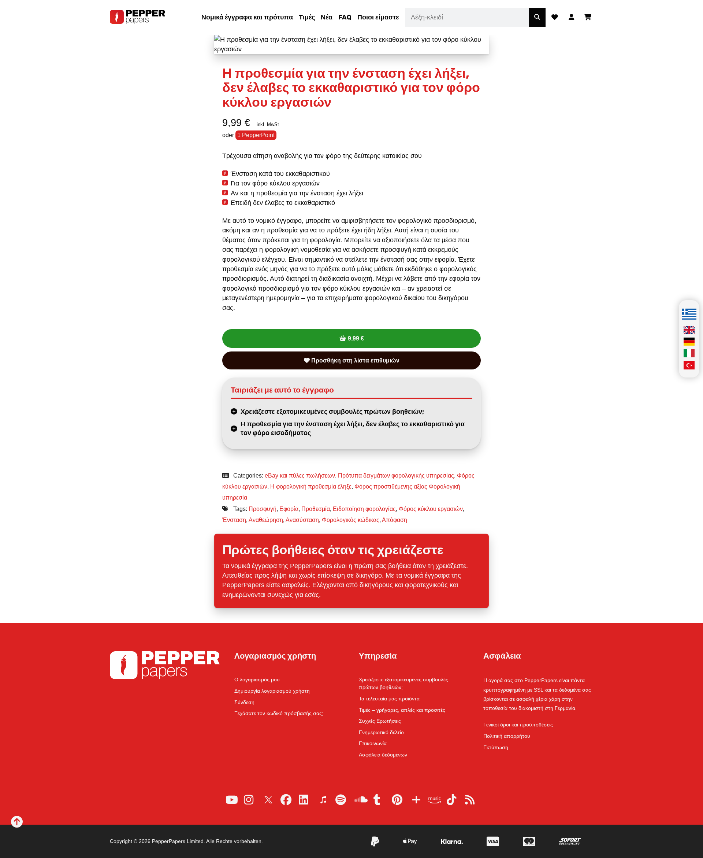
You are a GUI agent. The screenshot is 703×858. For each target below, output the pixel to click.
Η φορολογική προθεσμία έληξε (311, 486)
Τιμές (307, 17)
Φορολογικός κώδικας (350, 520)
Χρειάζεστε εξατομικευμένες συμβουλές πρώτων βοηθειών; (332, 411)
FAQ (345, 17)
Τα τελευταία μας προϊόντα (389, 699)
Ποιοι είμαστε (378, 17)
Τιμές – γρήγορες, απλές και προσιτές (402, 710)
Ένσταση (234, 520)
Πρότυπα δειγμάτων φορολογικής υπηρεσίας (396, 475)
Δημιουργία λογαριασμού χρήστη (272, 691)
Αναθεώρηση (266, 520)
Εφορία (288, 509)
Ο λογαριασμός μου (257, 679)
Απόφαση (394, 520)
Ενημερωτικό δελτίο (381, 732)
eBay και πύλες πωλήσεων (300, 475)
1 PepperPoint (256, 135)
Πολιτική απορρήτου (506, 736)
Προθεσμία (315, 509)
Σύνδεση (244, 702)
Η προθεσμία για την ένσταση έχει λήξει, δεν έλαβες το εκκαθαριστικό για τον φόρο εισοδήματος (353, 428)
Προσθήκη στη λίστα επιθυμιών (354, 360)
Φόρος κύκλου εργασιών (431, 509)
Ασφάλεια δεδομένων (383, 755)
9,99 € (356, 338)
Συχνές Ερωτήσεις (380, 721)
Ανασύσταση (302, 520)
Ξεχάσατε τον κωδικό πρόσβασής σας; (278, 713)
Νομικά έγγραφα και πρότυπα (247, 17)
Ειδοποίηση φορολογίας (364, 509)
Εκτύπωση (495, 747)
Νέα (326, 17)
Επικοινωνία (373, 743)
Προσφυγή (262, 509)
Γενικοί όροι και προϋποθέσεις (518, 725)
